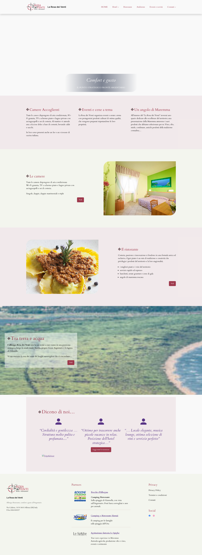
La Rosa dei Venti (57, 6)
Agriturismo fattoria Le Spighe (105, 533)
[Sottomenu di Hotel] (118, 6)
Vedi (80, 200)
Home (104, 7)
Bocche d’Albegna (99, 492)
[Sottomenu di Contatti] (175, 6)
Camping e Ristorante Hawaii (104, 515)
